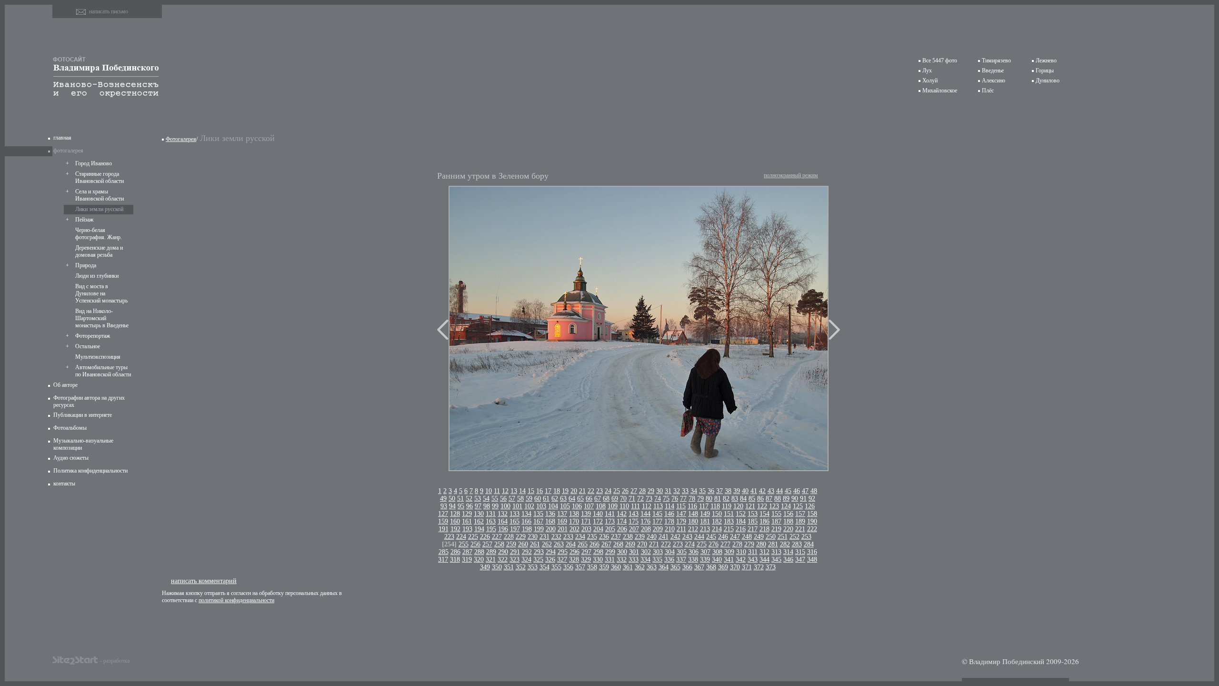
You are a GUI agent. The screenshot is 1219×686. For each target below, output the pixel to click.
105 (565, 506)
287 (467, 551)
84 (743, 498)
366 (687, 567)
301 (634, 551)
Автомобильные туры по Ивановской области (103, 371)
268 (618, 544)
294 (551, 551)
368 (711, 567)
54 (486, 498)
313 (776, 551)
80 (709, 498)
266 (595, 544)
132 (503, 513)
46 (796, 490)
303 (658, 551)
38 (728, 490)
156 (788, 513)
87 (769, 498)
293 (539, 551)
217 (753, 529)
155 (776, 513)
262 (547, 544)
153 (753, 513)
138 (574, 513)
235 (592, 536)
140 (598, 513)
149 (705, 513)
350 (497, 567)
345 (776, 559)
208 (646, 529)
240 (652, 536)
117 (704, 506)
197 (515, 529)
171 (586, 521)
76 (674, 498)
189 (800, 521)
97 (478, 506)
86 (760, 498)
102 (529, 506)
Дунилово (1047, 80)
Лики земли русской (99, 209)
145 (657, 513)
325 (538, 559)
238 (628, 536)
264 (571, 544)
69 (614, 498)
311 (753, 551)
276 (714, 544)
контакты (64, 483)
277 (725, 544)
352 (521, 567)
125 (798, 506)
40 (745, 490)
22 (591, 490)
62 (554, 498)
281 (773, 544)
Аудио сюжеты (71, 457)
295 (563, 551)
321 (491, 559)
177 (657, 521)
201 (563, 529)
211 (681, 529)
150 (717, 513)
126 (810, 506)
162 (479, 521)
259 (511, 544)
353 (533, 567)
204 (598, 529)
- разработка (115, 660)
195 (491, 529)
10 (488, 490)
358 (592, 567)
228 (509, 536)
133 (515, 513)
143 (634, 513)
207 (634, 529)
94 (452, 506)
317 (443, 559)
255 (464, 544)
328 (574, 559)
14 (522, 490)
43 (771, 490)
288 (479, 551)
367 (699, 567)
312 (764, 551)
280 (761, 544)
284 (809, 544)
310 (741, 551)
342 (741, 559)
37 (719, 490)
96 (469, 506)
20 (573, 490)
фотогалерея (68, 150)
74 (657, 498)
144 (645, 513)
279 (749, 544)
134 (526, 513)
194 (479, 529)
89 (786, 498)
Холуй (930, 80)
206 (622, 529)
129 (467, 513)
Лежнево (1046, 60)
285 (444, 551)
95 (461, 506)
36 (711, 490)
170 (574, 521)
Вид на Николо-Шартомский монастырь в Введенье (102, 318)
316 (812, 551)
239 (640, 536)
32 (676, 490)
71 (632, 498)
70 (623, 498)
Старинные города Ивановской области (99, 177)
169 (562, 521)
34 (693, 490)
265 (583, 544)
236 (604, 536)
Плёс (988, 90)
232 (556, 536)
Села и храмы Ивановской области (99, 195)
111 (635, 506)
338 (693, 559)
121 (750, 506)
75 (666, 498)
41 (753, 490)
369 (723, 567)
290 (503, 551)
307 (705, 551)
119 (726, 506)
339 (705, 559)
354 (545, 567)
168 (550, 521)
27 (633, 490)
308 (717, 551)
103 (541, 506)
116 (692, 506)
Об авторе (65, 385)
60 (537, 498)
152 (741, 513)
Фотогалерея (181, 139)
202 (575, 529)
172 (598, 521)
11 (497, 490)
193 (467, 529)
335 (657, 559)
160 (455, 521)
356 (568, 567)
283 (797, 544)
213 (705, 529)
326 (550, 559)
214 (717, 529)
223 (449, 536)
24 (608, 490)
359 (604, 567)
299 (610, 551)
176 (645, 521)
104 (553, 506)
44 (779, 490)
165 (515, 521)
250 (771, 536)
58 (520, 498)
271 (654, 544)
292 (527, 551)
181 (705, 521)
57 (512, 498)
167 (538, 521)
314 (788, 551)
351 (509, 567)
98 (486, 506)
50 (452, 498)
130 (479, 513)
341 (729, 559)
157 (800, 513)
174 (622, 521)
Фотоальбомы (70, 427)
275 (702, 544)
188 (788, 521)
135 (538, 513)
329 (586, 559)
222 (812, 529)
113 (658, 506)
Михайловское (939, 90)
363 (652, 567)
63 (563, 498)
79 (700, 498)
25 (616, 490)
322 (503, 559)
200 (551, 529)
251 (783, 536)
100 (505, 506)
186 (764, 521)
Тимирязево (996, 60)
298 (598, 551)
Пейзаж (84, 219)
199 (539, 529)
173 (610, 521)
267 (606, 544)
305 (682, 551)
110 (624, 506)
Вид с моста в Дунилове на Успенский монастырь (101, 293)
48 (813, 490)
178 (669, 521)
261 (535, 544)
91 (803, 498)
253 (806, 536)
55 (494, 498)
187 (776, 521)
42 (762, 490)
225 (473, 536)
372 (759, 567)
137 (562, 513)
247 (735, 536)
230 (533, 536)
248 (747, 536)
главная (62, 137)
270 (642, 544)
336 (669, 559)
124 (786, 506)
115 (681, 506)
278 (737, 544)
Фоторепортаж (92, 336)
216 (741, 529)
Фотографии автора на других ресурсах (89, 401)
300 (622, 551)
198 (527, 529)
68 (606, 498)
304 (670, 551)
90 (794, 498)
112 (646, 506)
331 (610, 559)
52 (469, 498)
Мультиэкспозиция (97, 356)
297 (586, 551)
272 (666, 544)
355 (556, 567)
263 (559, 544)
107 (589, 506)
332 (622, 559)
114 (669, 506)
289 (491, 551)
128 (455, 513)
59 (529, 498)
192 (455, 529)
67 (597, 498)
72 (640, 498)
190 (812, 521)
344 (764, 559)
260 (523, 544)
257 (487, 544)
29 (651, 490)
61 (546, 498)
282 (785, 544)
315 (800, 551)
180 (693, 521)
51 (460, 498)
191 (444, 529)
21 (582, 490)
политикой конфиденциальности (236, 600)
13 (513, 490)
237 (616, 536)
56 (503, 498)
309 (729, 551)
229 (521, 536)
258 (499, 544)
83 (734, 498)
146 (669, 513)
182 (717, 521)
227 (497, 536)
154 (764, 513)
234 (580, 536)
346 (788, 559)
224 (461, 536)
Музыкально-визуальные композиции (83, 444)
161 (467, 521)
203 (586, 529)
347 (800, 559)
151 (729, 513)
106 (577, 506)
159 (443, 521)
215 (729, 529)
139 (586, 513)
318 (455, 559)
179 (681, 521)
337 (681, 559)
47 (805, 490)
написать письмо (108, 11)
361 (628, 567)
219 (776, 529)
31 (668, 490)
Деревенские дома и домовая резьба (99, 251)
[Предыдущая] (443, 329)
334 (645, 559)
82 (726, 498)
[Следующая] (834, 329)
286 (455, 551)
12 (505, 490)
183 (729, 521)
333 (634, 559)
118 (715, 506)
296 (575, 551)
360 (616, 567)
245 (711, 536)
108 (601, 506)
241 (664, 536)
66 (589, 498)
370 (735, 567)
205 (610, 529)
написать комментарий (204, 580)
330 (598, 559)
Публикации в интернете (82, 415)
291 (515, 551)
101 (517, 506)
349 (485, 567)
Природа (85, 265)
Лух (927, 70)
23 (599, 490)
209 (658, 529)
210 (670, 529)
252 (794, 536)
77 (683, 498)
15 (531, 490)
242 (675, 536)
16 (539, 490)
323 (515, 559)
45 (788, 490)
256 (475, 544)
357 (580, 567)
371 (747, 567)
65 (580, 498)
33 (685, 490)
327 (562, 559)
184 (741, 521)
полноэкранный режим (791, 175)
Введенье (993, 70)
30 (659, 490)
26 (625, 490)
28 (642, 490)
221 (800, 529)
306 (694, 551)
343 (753, 559)
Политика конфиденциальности (90, 470)
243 (687, 536)
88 (777, 498)
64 (572, 498)
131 (491, 513)
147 (681, 513)
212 (693, 529)
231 (545, 536)
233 (568, 536)
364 (664, 567)
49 (443, 498)
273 (678, 544)
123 (774, 506)
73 (649, 498)
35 (702, 490)
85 (752, 498)
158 (812, 513)
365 (675, 567)
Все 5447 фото (939, 60)
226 (485, 536)
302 (646, 551)
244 (699, 536)
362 (640, 567)
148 (693, 513)
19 (565, 490)
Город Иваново (93, 163)
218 (764, 529)
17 (548, 490)
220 (788, 529)
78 (692, 498)
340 (717, 559)
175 (634, 521)
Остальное (87, 346)
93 (443, 506)
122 (762, 506)
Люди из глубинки (97, 275)
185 (753, 521)
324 (526, 559)
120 (738, 506)
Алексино (993, 80)
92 (812, 498)
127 (443, 513)
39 (736, 490)
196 (503, 529)
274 (690, 544)
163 (491, 521)
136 (550, 513)
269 (630, 544)
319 (467, 559)
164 (503, 521)
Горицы (1045, 70)
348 (812, 559)
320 (479, 559)
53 (477, 498)
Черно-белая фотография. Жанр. (98, 234)
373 (771, 567)
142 (622, 513)
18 (556, 490)
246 (723, 536)
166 (526, 521)
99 (495, 506)
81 (717, 498)
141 (610, 513)
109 (613, 506)
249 (759, 536)
